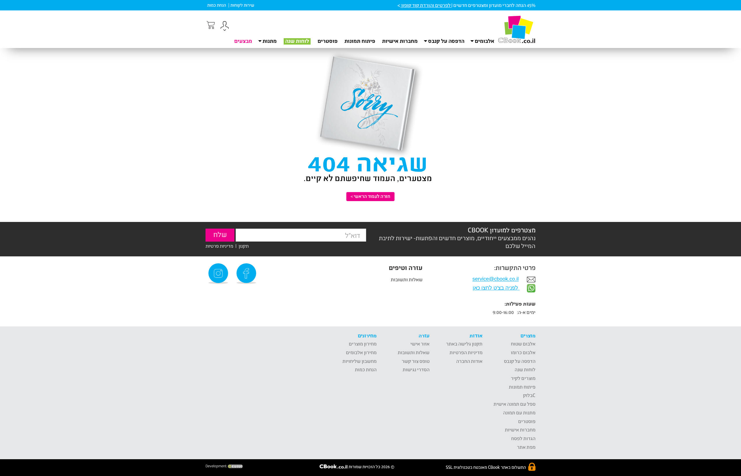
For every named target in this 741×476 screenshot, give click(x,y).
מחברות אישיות (400, 40)
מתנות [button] (270, 40)
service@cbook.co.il (495, 279)
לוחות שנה (297, 40)
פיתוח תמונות (359, 40)
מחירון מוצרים (363, 344)
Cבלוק (529, 395)
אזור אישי (420, 344)
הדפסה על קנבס (519, 361)
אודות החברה (469, 361)
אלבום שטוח (523, 344)
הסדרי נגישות (416, 369)
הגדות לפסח (523, 438)
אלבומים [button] (484, 40)
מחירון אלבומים (361, 352)
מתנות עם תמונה (519, 412)
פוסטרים (328, 40)
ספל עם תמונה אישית (514, 404)
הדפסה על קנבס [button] (446, 40)
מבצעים (243, 40)
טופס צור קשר (416, 361)
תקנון (244, 246)
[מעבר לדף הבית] (516, 29)
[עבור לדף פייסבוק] (247, 273)
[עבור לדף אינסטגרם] (219, 273)
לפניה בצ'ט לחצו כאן (496, 288)
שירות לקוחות (242, 5)
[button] (225, 26)
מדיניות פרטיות (219, 246)
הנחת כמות (216, 5)
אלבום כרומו (523, 352)
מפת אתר (526, 447)
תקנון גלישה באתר (464, 344)
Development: (217, 466)
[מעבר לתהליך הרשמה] (210, 25)
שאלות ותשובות (407, 279)
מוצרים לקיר (523, 378)
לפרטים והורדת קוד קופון (426, 5)
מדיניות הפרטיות (466, 352)
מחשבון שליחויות (359, 361)
